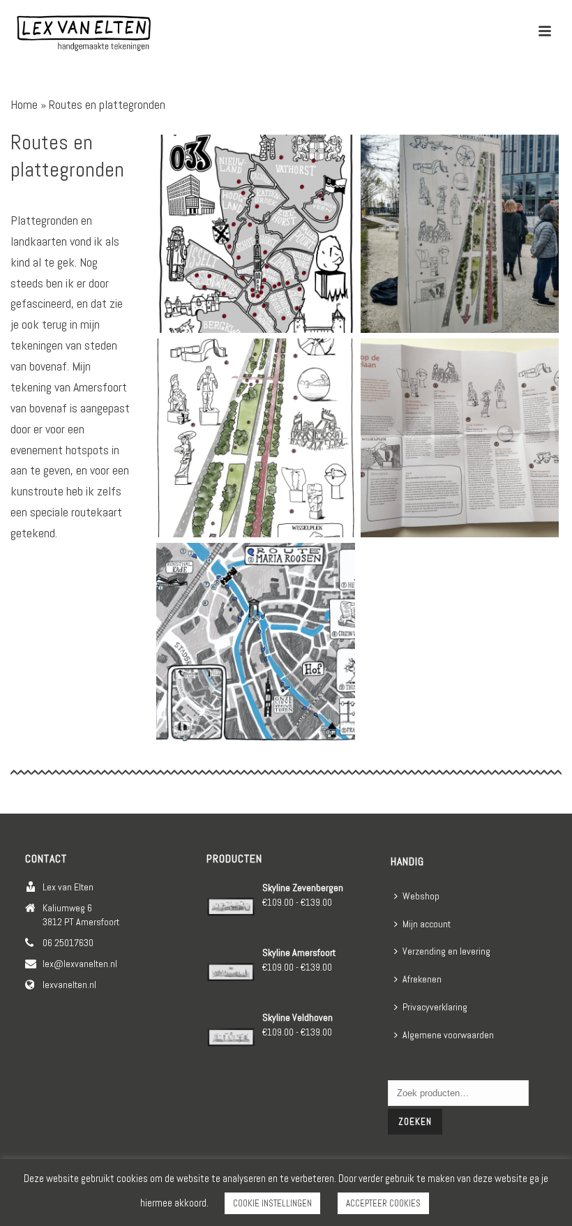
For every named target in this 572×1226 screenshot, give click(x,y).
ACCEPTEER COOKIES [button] (383, 1203)
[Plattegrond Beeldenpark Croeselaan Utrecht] (460, 234)
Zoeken (415, 1122)
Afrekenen (422, 979)
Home (24, 104)
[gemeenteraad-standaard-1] (255, 234)
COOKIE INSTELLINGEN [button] (272, 1203)
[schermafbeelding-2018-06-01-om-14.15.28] (255, 642)
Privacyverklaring (434, 1007)
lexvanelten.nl (69, 984)
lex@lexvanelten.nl (80, 963)
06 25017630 (68, 942)
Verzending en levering (446, 951)
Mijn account (426, 924)
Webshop (420, 896)
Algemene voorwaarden (448, 1035)
